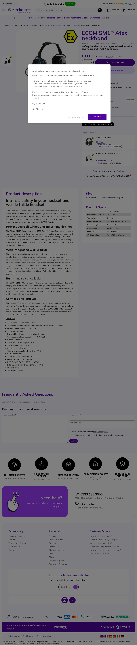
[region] (69, 93)
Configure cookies (75, 117)
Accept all (97, 117)
